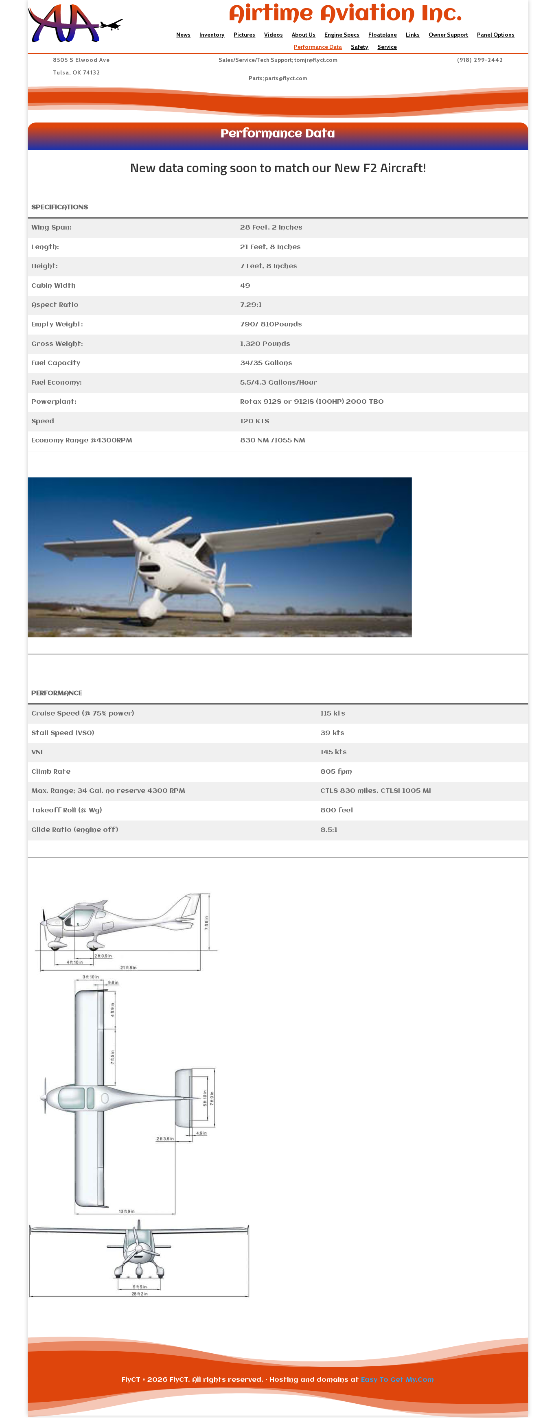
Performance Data (318, 47)
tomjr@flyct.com (315, 59)
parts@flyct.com (286, 78)
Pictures (244, 35)
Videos (273, 35)
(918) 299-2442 (480, 59)
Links (413, 35)
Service (387, 47)
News (183, 35)
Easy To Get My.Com (397, 1379)
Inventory (212, 35)
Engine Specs (341, 35)
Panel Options (495, 35)
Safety (359, 47)
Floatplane (382, 35)
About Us (303, 35)
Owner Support (448, 35)
